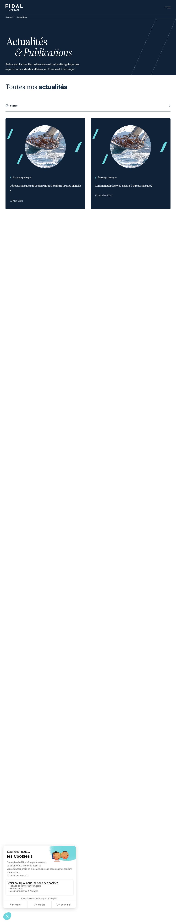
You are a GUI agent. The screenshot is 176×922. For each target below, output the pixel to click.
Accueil (9, 17)
